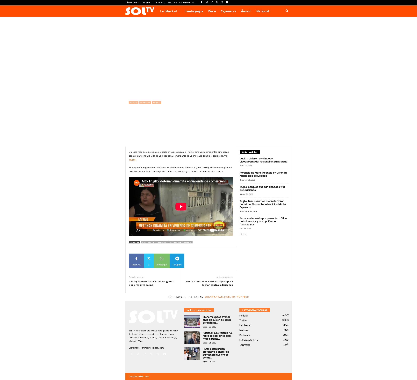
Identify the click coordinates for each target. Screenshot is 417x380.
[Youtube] (227, 2)
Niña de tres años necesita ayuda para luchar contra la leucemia (209, 283)
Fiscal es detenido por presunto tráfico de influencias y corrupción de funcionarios (263, 221)
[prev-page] (241, 234)
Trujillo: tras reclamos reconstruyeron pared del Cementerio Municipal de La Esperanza (263, 204)
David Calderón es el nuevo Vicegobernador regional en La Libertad (263, 160)
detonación (175, 242)
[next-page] (245, 234)
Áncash (246, 11)
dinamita (187, 242)
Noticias (172, 2)
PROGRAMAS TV (186, 2)
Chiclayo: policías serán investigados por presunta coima (151, 283)
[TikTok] (212, 2)
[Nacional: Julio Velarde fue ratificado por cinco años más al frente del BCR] (192, 337)
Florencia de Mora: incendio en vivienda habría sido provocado (263, 174)
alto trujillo (148, 242)
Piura (212, 11)
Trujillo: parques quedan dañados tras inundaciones (262, 188)
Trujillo (156, 103)
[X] (217, 2)
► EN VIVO (160, 2)
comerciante (162, 242)
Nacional (262, 11)
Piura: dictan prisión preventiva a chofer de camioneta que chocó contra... (216, 353)
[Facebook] (202, 2)
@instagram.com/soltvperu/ (227, 297)
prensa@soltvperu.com (153, 348)
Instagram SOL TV (249, 340)
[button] (286, 11)
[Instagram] (207, 2)
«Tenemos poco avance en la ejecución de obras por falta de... (217, 319)
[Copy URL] (191, 261)
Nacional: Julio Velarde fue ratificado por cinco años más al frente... (218, 335)
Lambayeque (194, 11)
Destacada (244, 335)
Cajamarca (228, 11)
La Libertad (168, 11)
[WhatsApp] (222, 2)
